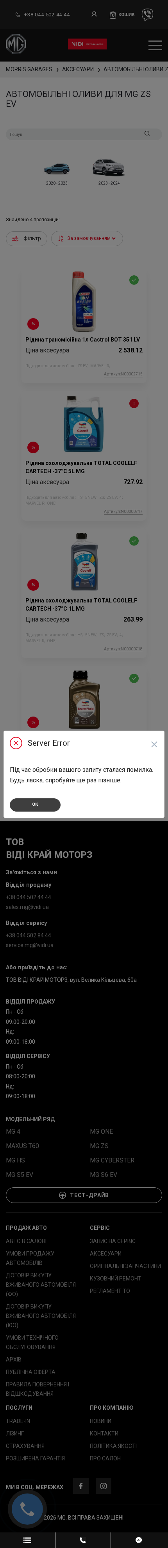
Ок (35, 804)
